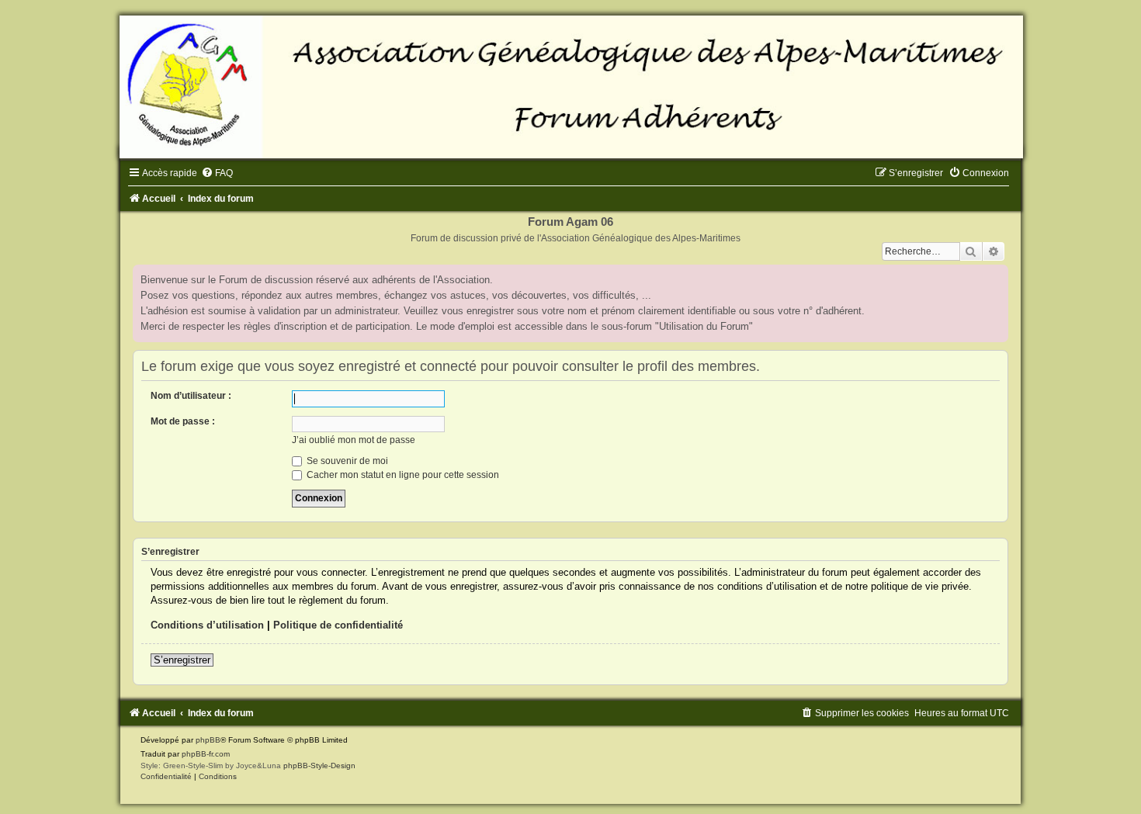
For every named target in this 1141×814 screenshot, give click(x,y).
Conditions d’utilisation (207, 625)
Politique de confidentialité (338, 625)
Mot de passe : (183, 421)
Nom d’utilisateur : (191, 395)
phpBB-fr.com (206, 754)
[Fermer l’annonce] (996, 277)
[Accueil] (570, 87)
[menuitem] (217, 173)
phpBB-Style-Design (319, 765)
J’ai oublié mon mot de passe (353, 440)
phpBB (208, 740)
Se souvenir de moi (346, 460)
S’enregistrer (182, 660)
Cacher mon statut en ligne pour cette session (401, 474)
